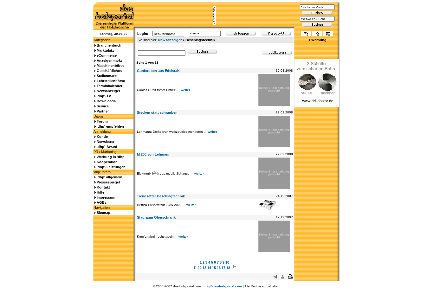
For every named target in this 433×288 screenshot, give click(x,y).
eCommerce (107, 55)
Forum (102, 121)
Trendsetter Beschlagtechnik (161, 196)
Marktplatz (105, 50)
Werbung (318, 40)
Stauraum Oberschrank (156, 217)
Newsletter (105, 142)
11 (195, 268)
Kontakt (103, 187)
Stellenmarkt (107, 76)
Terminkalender (109, 86)
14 (209, 268)
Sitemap (103, 212)
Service (103, 106)
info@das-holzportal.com (223, 286)
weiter (185, 90)
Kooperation (107, 162)
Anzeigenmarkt (109, 60)
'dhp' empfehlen (110, 126)
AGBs (102, 202)
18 (228, 268)
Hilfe (100, 192)
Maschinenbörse (110, 65)
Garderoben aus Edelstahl (158, 71)
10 (227, 262)
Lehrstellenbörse (111, 81)
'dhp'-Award (107, 147)
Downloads (106, 101)
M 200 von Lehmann (154, 154)
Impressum (106, 197)
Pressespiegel (108, 182)
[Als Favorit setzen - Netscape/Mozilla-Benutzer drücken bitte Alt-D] (317, 34)
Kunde (102, 136)
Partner (103, 111)
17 (223, 268)
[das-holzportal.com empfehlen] (328, 34)
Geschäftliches (109, 71)
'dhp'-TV (104, 96)
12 (200, 268)
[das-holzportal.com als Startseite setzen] (306, 34)
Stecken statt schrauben (157, 112)
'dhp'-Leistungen (111, 167)
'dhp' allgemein (109, 177)
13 (204, 268)
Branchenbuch (109, 45)
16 (219, 268)
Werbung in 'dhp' (111, 157)
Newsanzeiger (170, 40)
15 (214, 268)
